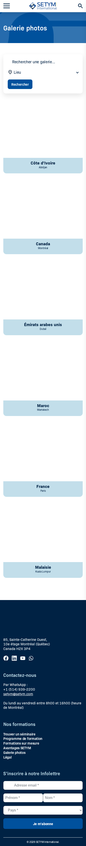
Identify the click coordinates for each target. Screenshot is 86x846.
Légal (7, 757)
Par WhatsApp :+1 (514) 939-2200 (19, 686)
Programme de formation (22, 738)
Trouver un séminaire (19, 733)
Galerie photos (14, 752)
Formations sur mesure (21, 743)
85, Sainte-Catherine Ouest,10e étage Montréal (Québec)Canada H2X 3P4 (26, 644)
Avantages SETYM (17, 747)
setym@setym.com (18, 693)
